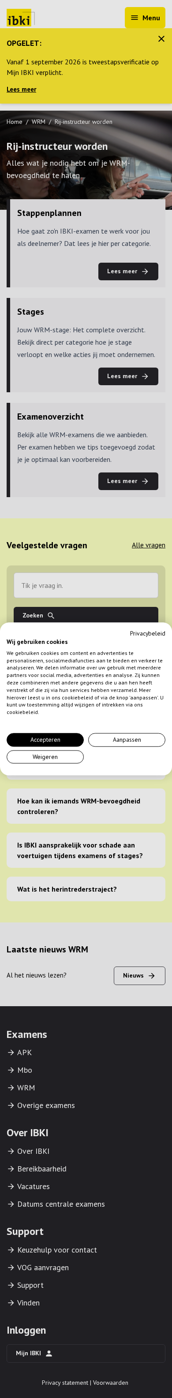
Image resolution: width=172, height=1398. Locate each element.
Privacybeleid (147, 633)
